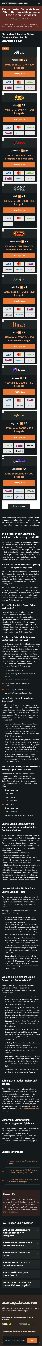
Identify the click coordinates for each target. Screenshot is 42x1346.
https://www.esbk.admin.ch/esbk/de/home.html (23, 1162)
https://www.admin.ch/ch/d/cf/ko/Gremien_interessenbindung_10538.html (23, 1171)
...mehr (37, 27)
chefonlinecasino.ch (11, 1212)
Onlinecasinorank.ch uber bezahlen (20, 1110)
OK (32, 1340)
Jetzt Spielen (19, 73)
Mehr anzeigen (19, 506)
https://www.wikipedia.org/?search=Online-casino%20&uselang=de (23, 1180)
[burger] (39, 3)
